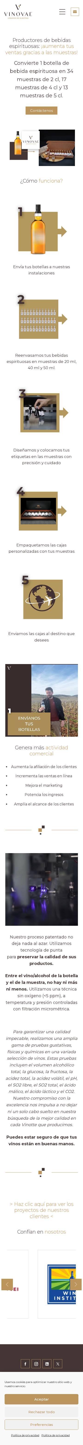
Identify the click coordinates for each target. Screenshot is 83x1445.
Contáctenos (41, 110)
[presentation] (7, 1284)
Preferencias (41, 1424)
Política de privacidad (25, 1435)
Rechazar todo (41, 1412)
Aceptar (41, 1399)
